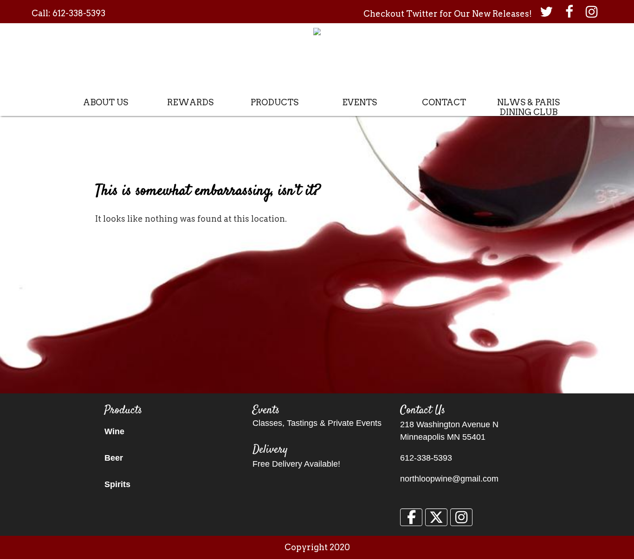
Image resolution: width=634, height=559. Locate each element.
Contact (444, 102)
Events (359, 102)
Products (274, 102)
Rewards (190, 102)
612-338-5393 (78, 13)
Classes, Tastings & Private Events (317, 423)
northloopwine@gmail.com (449, 478)
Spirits (117, 484)
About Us (105, 102)
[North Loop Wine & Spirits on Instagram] (461, 517)
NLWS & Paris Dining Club (528, 107)
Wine (114, 431)
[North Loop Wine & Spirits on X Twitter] (436, 517)
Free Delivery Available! (296, 464)
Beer (113, 458)
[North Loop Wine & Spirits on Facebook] (411, 517)
